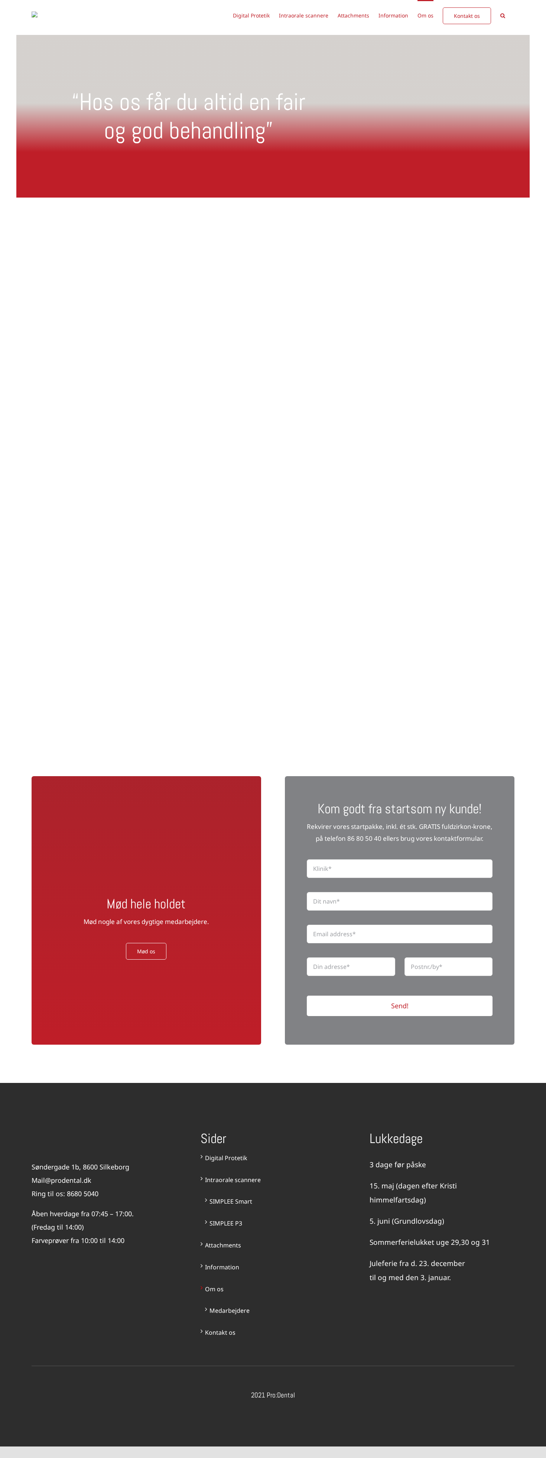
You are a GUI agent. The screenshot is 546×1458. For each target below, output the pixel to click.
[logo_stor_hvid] (66, 1135)
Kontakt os (220, 1332)
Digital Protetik (226, 1158)
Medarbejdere (229, 1310)
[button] (502, 15)
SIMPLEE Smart (230, 1201)
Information (222, 1267)
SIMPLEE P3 (225, 1223)
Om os (214, 1289)
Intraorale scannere (233, 1180)
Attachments (223, 1245)
